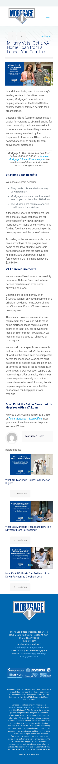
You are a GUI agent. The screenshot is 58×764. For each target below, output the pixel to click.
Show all (47, 36)
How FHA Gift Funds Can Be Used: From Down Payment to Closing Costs (27, 575)
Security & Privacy (44, 689)
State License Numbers (18, 697)
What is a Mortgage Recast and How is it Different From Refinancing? (28, 528)
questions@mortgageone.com (29, 647)
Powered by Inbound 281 (29, 754)
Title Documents (36, 697)
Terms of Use (26, 692)
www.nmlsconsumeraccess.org (21, 707)
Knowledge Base (28, 689)
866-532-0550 (28, 156)
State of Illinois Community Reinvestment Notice (28, 695)
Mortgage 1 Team (34, 436)
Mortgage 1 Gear (13, 689)
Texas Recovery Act (41, 692)
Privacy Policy (14, 692)
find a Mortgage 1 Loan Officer (26, 418)
